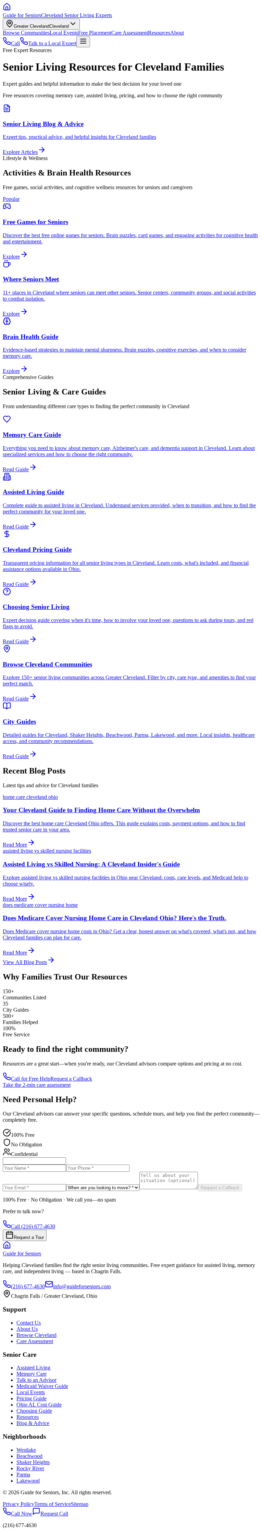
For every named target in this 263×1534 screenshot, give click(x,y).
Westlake (26, 1450)
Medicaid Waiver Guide (42, 1386)
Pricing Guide (31, 1398)
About (177, 33)
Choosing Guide (34, 1411)
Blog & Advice (32, 1423)
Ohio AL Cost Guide (39, 1405)
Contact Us (28, 1323)
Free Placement (94, 33)
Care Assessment (129, 33)
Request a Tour (29, 1237)
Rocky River (30, 1468)
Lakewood (28, 1481)
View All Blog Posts (25, 962)
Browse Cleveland (36, 1335)
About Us (27, 1329)
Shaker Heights (33, 1462)
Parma (23, 1474)
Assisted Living (33, 1368)
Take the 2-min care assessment (37, 1085)
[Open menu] (83, 41)
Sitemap (79, 1504)
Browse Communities (26, 33)
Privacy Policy (18, 1504)
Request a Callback (71, 1079)
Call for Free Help (30, 1079)
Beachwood (29, 1456)
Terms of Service (52, 1504)
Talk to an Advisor (36, 1380)
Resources (159, 33)
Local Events (64, 33)
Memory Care (31, 1374)
